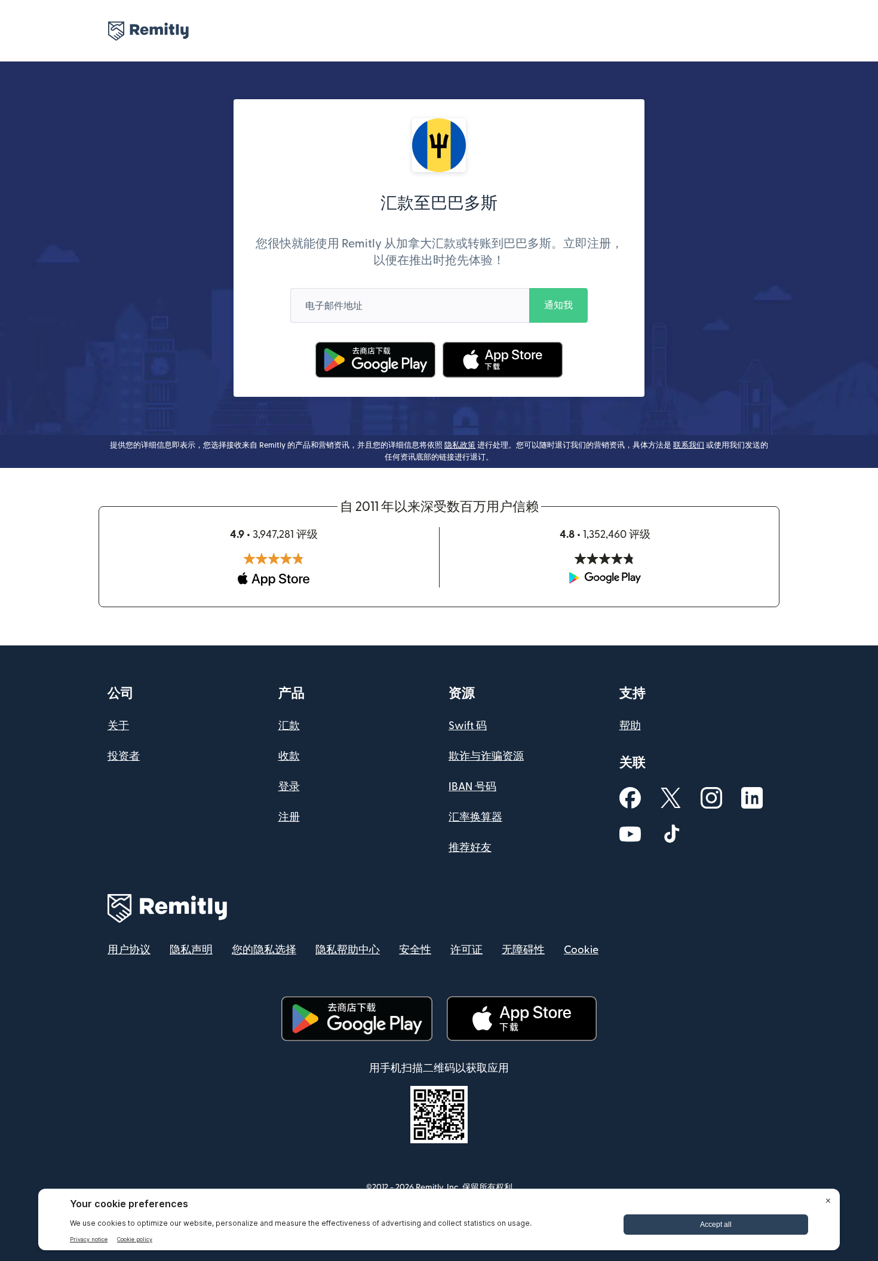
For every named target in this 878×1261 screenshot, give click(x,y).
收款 (289, 756)
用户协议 (129, 950)
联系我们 (688, 445)
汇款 (289, 726)
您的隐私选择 (264, 950)
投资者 (124, 756)
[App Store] (503, 360)
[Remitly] (148, 31)
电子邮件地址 (334, 306)
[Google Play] (375, 360)
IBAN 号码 (472, 787)
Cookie (581, 950)
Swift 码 (468, 726)
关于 (118, 726)
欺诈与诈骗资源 (486, 756)
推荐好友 (470, 848)
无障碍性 (523, 950)
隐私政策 (459, 445)
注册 (289, 817)
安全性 (415, 950)
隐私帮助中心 (347, 950)
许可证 (466, 950)
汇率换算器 (475, 817)
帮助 (630, 726)
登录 (289, 787)
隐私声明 (191, 950)
